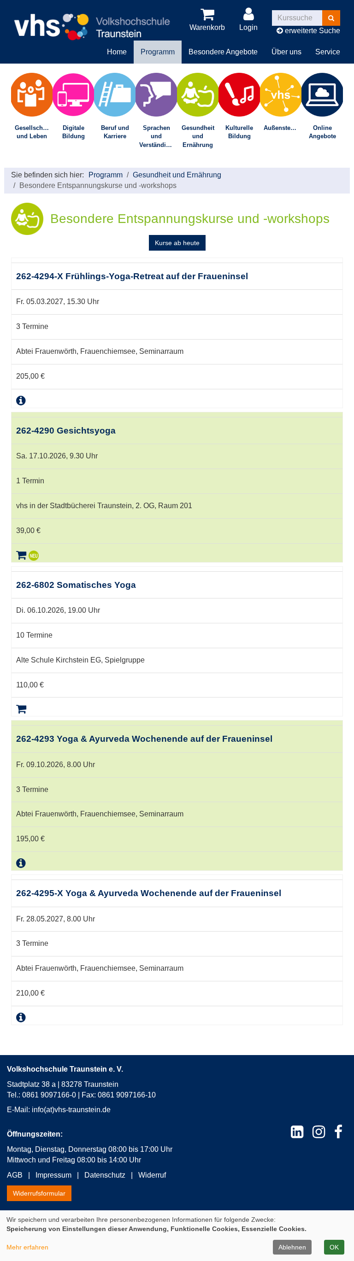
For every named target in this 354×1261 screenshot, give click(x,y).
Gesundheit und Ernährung (198, 136)
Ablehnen (292, 1247)
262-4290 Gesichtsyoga (66, 430)
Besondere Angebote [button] (223, 52)
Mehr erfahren (27, 1247)
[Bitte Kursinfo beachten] (21, 400)
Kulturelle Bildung (239, 132)
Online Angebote (322, 132)
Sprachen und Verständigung (158, 136)
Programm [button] (158, 52)
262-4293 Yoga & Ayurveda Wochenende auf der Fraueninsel (144, 739)
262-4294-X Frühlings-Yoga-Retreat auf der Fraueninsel (132, 276)
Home (117, 52)
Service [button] (327, 52)
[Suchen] (331, 18)
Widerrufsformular (39, 1193)
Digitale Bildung (73, 132)
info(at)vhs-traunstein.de (71, 1110)
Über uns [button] (286, 52)
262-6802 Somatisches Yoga (76, 585)
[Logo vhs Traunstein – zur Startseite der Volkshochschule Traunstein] (92, 19)
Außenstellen (282, 127)
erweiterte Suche (311, 31)
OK (334, 1247)
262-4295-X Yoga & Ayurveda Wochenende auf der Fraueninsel (148, 893)
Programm (105, 175)
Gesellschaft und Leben (32, 132)
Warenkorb (207, 27)
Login (248, 27)
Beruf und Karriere (115, 132)
